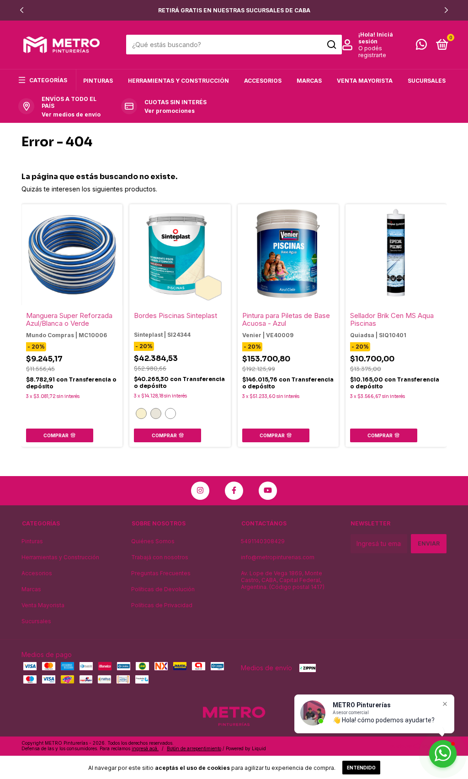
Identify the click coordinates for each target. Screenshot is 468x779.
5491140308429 (263, 541)
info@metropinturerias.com (277, 557)
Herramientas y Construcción (178, 80)
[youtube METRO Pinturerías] (268, 491)
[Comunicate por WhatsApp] (421, 46)
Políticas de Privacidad (161, 605)
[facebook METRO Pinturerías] (234, 491)
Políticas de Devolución (163, 589)
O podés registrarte (372, 51)
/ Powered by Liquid (244, 748)
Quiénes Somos (153, 541)
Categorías (48, 80)
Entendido (361, 767)
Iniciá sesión (375, 38)
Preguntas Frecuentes (161, 573)
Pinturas (98, 80)
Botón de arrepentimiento (194, 748)
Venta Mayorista (365, 80)
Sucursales (427, 80)
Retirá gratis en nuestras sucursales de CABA (234, 10)
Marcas (309, 80)
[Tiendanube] (418, 747)
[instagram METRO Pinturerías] (200, 491)
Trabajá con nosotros (159, 557)
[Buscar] (331, 45)
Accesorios (263, 80)
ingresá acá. (145, 748)
